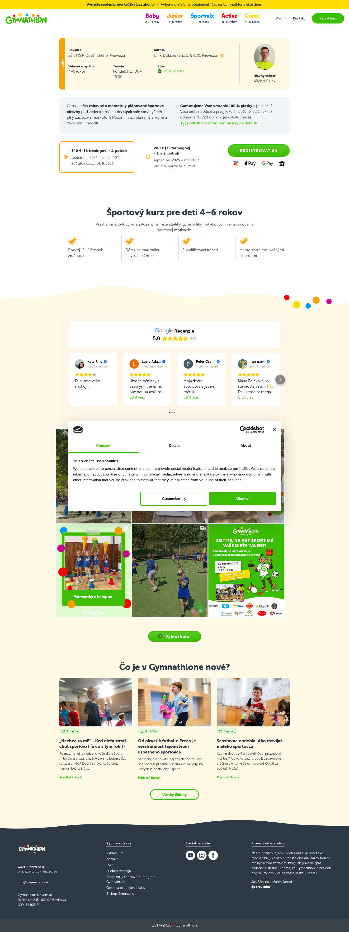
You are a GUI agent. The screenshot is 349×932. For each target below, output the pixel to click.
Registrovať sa (259, 150)
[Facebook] (213, 855)
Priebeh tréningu (118, 871)
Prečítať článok (70, 777)
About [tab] (246, 445)
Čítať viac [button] (137, 397)
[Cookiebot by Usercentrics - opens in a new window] (243, 429)
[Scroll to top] (338, 921)
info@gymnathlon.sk (33, 882)
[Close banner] (274, 430)
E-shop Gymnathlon (121, 893)
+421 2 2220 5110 (31, 867)
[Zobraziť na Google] (80, 364)
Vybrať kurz (177, 636)
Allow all (242, 499)
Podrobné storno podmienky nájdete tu (222, 123)
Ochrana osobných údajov (126, 888)
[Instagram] (202, 855)
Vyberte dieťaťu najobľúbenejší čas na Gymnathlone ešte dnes (211, 4)
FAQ (109, 865)
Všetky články (174, 794)
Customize (171, 499)
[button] (69, 379)
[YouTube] (190, 855)
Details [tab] (174, 445)
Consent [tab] (103, 445)
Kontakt (112, 859)
